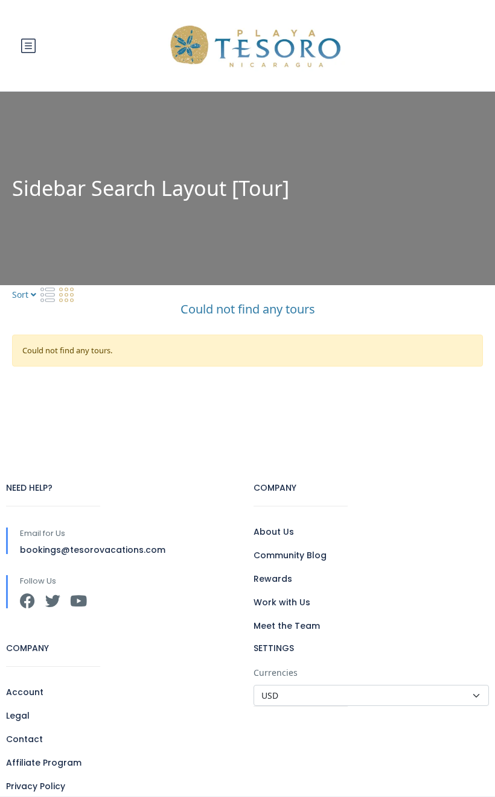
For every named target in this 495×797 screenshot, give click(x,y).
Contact (24, 739)
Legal (18, 716)
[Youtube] (78, 600)
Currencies (276, 672)
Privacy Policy (35, 786)
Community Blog (290, 555)
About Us (274, 532)
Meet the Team (287, 626)
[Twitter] (52, 600)
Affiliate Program (43, 763)
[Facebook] (27, 600)
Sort (21, 294)
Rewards (273, 579)
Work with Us (282, 602)
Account (24, 692)
